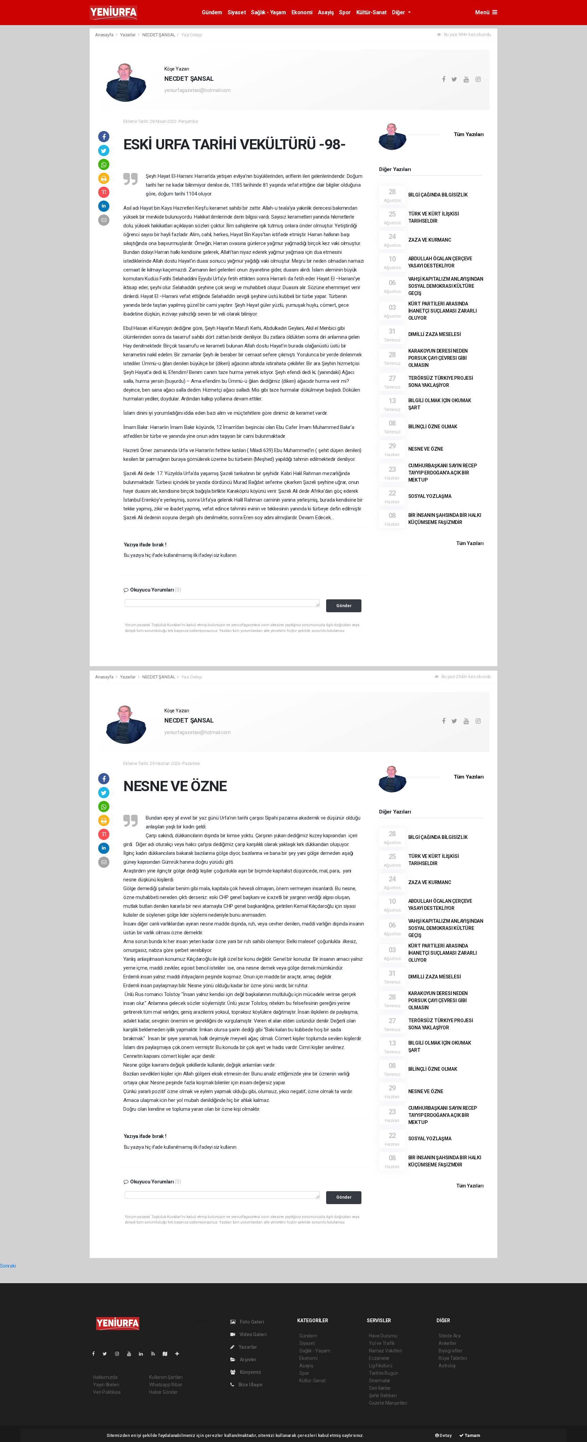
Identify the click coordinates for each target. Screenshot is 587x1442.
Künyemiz (250, 1372)
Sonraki (8, 1266)
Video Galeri (252, 1334)
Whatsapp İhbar (165, 1384)
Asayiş (326, 12)
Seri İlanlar (380, 1388)
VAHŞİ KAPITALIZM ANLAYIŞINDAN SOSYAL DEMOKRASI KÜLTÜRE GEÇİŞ (445, 286)
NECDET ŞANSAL (159, 34)
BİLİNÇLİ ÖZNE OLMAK (432, 426)
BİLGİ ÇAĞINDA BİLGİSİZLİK (438, 195)
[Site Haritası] (168, 1353)
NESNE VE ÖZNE (426, 449)
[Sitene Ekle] (179, 1353)
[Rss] (155, 1353)
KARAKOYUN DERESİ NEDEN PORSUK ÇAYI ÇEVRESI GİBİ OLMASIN (438, 358)
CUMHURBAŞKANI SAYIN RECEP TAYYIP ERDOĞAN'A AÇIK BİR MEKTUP (442, 473)
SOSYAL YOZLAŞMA (429, 496)
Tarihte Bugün (383, 1373)
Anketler (447, 1343)
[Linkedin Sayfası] (143, 1353)
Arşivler (247, 1359)
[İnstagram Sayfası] (120, 1353)
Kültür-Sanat (371, 12)
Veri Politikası (107, 1392)
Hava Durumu (383, 1335)
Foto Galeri (251, 1322)
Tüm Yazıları (469, 134)
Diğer (399, 12)
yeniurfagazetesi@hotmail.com (197, 90)
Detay (445, 1435)
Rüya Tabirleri (453, 1358)
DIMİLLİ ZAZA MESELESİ (434, 334)
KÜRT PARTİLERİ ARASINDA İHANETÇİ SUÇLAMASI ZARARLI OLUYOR (442, 311)
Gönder (344, 605)
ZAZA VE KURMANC (429, 240)
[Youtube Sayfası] (132, 1353)
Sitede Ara (450, 1335)
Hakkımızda (105, 1377)
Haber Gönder (163, 1392)
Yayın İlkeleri (106, 1384)
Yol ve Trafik (382, 1343)
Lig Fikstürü (380, 1365)
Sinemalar (379, 1380)
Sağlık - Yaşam (268, 12)
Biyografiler (451, 1350)
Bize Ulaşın (250, 1384)
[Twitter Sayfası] (107, 1353)
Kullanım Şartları (166, 1377)
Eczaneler (379, 1358)
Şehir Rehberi (383, 1395)
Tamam (472, 1435)
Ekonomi (302, 12)
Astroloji (447, 1365)
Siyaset (237, 12)
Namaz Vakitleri (385, 1350)
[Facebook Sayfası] (96, 1353)
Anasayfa (104, 34)
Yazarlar (128, 34)
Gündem (212, 12)
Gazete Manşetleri (388, 1403)
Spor (345, 12)
